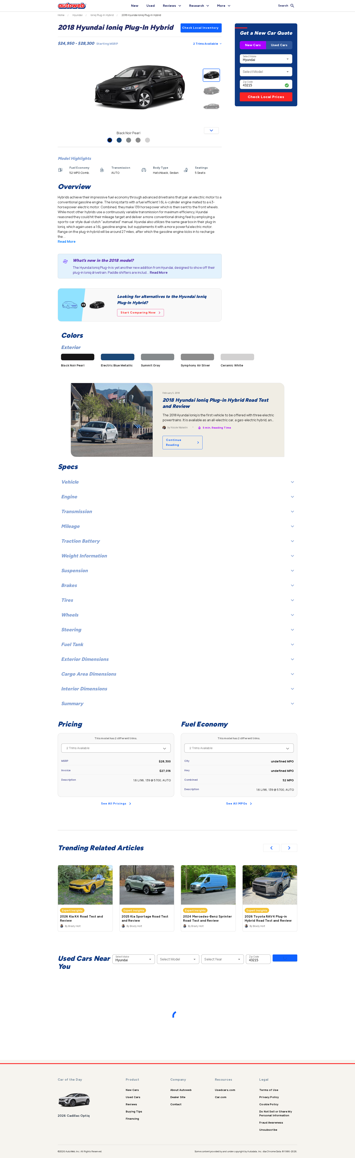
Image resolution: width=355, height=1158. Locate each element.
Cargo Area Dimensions (88, 674)
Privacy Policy (269, 1097)
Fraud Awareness (271, 1122)
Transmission (76, 511)
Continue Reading (173, 442)
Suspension (74, 570)
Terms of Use (268, 1090)
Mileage (70, 526)
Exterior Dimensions (84, 659)
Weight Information (84, 556)
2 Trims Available (205, 44)
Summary (72, 703)
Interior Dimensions (84, 689)
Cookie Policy (268, 1104)
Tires (67, 600)
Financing (132, 1118)
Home (61, 15)
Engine (69, 497)
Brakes (69, 585)
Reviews (131, 1104)
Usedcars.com (225, 1090)
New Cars (253, 45)
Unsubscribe (268, 1130)
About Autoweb (180, 1090)
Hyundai (78, 15)
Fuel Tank (72, 644)
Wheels (69, 615)
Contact (175, 1104)
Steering (71, 630)
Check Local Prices (266, 97)
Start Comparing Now (138, 312)
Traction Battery (80, 541)
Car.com (221, 1097)
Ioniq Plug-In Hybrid (102, 15)
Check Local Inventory (200, 28)
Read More (67, 241)
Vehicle (69, 482)
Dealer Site (178, 1097)
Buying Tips (134, 1111)
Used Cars (279, 45)
